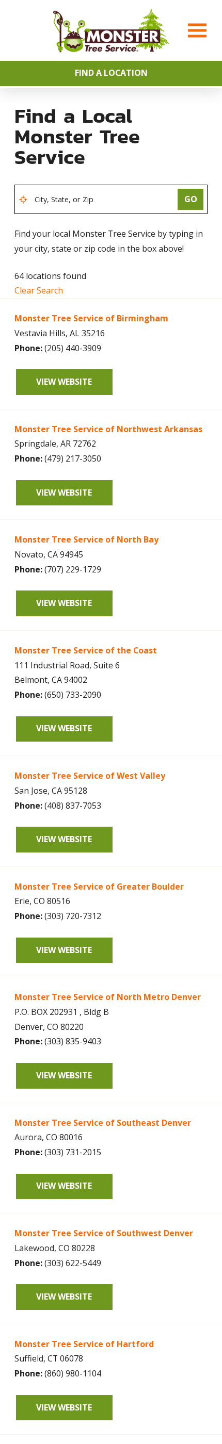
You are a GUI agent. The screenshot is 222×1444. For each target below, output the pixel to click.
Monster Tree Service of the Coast (85, 650)
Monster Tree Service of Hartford (84, 1344)
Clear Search (38, 290)
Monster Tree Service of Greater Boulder (99, 886)
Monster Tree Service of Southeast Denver (102, 1122)
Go (190, 199)
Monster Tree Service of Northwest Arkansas (108, 429)
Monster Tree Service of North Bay (86, 539)
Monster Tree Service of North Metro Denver (107, 997)
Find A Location (111, 72)
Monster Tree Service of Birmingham (91, 318)
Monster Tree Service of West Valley (89, 775)
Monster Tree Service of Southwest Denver (103, 1233)
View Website (64, 381)
